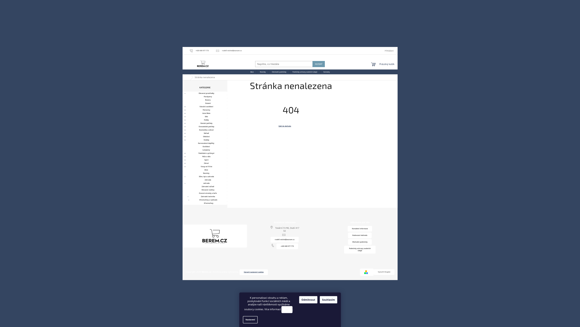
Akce (206, 170)
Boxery (208, 100)
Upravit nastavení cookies (254, 272)
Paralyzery (208, 97)
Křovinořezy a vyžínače (208, 200)
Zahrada (208, 180)
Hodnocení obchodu (359, 235)
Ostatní (208, 103)
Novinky (206, 173)
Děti (206, 117)
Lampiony (206, 150)
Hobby (206, 120)
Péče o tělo (206, 156)
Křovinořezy (208, 203)
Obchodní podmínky (360, 242)
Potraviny (206, 110)
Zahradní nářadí (208, 186)
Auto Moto (206, 113)
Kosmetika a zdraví (206, 130)
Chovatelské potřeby (206, 127)
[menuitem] (252, 71)
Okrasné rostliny (208, 190)
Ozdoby (206, 140)
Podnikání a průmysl (206, 153)
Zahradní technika (208, 196)
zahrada (206, 183)
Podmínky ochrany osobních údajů (360, 249)
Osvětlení (206, 146)
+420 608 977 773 (287, 246)
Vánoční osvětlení (206, 107)
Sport (206, 160)
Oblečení (206, 136)
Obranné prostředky (206, 93)
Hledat (318, 64)
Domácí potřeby (206, 123)
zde (287, 310)
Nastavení (250, 319)
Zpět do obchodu (285, 126)
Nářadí (206, 133)
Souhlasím (328, 299)
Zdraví (206, 163)
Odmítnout (308, 299)
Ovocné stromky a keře (208, 193)
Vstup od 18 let (206, 166)
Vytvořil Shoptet (384, 272)
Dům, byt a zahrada (206, 176)
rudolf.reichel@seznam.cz (284, 239)
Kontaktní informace (360, 229)
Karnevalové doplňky (206, 143)
